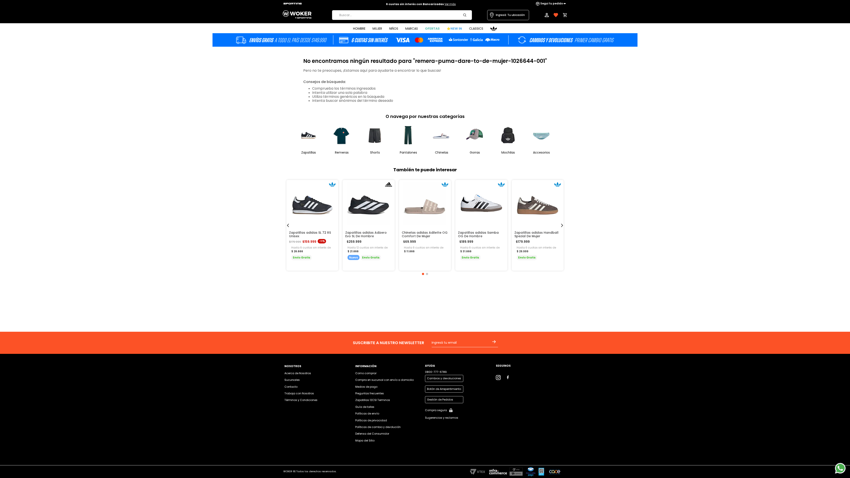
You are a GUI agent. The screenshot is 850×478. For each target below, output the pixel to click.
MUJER (377, 28)
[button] (508, 15)
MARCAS (411, 28)
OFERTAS (432, 28)
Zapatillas (308, 152)
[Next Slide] (562, 225)
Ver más (450, 4)
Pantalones (408, 152)
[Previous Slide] (288, 225)
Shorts (375, 152)
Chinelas (441, 152)
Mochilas (508, 152)
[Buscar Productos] (465, 15)
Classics (476, 28)
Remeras (342, 152)
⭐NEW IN (454, 28)
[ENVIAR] (495, 344)
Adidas (493, 28)
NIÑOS (393, 28)
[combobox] (402, 15)
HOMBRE (359, 28)
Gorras (475, 152)
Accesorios (541, 152)
